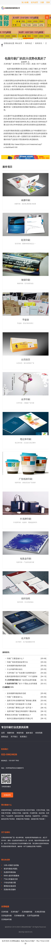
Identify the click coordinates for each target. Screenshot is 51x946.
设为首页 (34, 2)
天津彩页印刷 (40, 911)
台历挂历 (25, 359)
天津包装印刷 (6, 915)
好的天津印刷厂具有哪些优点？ (19, 714)
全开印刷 (25, 399)
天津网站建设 (14, 941)
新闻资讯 (38, 43)
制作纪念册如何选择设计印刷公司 (20, 718)
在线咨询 (7, 795)
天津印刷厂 (10, 9)
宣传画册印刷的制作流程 (16, 665)
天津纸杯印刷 (6, 919)
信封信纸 (25, 598)
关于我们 (14, 736)
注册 (42, 2)
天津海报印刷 (19, 915)
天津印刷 (4, 911)
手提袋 (25, 319)
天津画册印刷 (27, 911)
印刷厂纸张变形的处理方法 (17, 662)
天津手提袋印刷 (33, 915)
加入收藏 (25, 2)
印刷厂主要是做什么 (15, 697)
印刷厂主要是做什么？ (15, 658)
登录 (48, 2)
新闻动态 (28, 43)
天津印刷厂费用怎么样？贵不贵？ (20, 707)
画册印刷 (25, 200)
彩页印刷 (25, 239)
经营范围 (38, 732)
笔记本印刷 (25, 439)
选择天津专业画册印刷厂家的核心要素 (21, 700)
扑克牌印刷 (25, 518)
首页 (3, 732)
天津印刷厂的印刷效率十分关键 (19, 704)
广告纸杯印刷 (25, 478)
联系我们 (23, 736)
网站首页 (18, 43)
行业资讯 (5, 687)
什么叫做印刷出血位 (15, 669)
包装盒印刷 (25, 558)
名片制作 (25, 638)
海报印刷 (25, 279)
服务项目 (29, 732)
